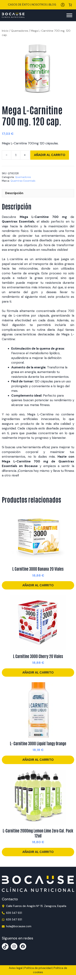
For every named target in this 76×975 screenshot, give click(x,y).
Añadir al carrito (49, 155)
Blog (52, 4)
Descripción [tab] (14, 193)
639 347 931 (14, 913)
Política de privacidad (38, 968)
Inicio (5, 31)
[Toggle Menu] (69, 15)
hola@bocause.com (18, 926)
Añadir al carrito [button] (38, 585)
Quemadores (19, 31)
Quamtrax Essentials (23, 180)
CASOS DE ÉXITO (19, 4)
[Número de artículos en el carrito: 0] (70, 5)
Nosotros (39, 4)
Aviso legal (15, 968)
